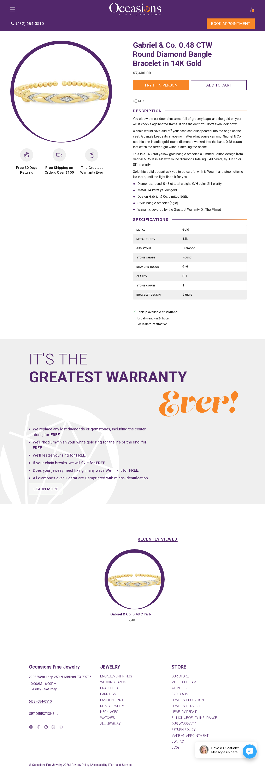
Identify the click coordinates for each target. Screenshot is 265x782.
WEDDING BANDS (113, 682)
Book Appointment (230, 23)
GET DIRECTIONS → (44, 714)
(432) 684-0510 (40, 701)
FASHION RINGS (112, 700)
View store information (152, 324)
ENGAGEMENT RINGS (116, 676)
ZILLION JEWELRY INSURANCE (194, 718)
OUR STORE (180, 676)
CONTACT (178, 741)
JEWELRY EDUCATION (187, 700)
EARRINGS (108, 694)
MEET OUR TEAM (183, 682)
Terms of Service (120, 764)
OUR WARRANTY (183, 724)
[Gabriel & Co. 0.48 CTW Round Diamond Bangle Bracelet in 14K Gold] (134, 581)
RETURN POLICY (183, 730)
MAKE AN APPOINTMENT (189, 736)
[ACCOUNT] (252, 9)
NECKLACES (109, 712)
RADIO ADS (179, 694)
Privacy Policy (80, 764)
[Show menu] (12, 9)
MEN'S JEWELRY (112, 706)
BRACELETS (109, 688)
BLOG (175, 747)
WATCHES (107, 718)
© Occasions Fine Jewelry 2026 (49, 764)
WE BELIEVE (180, 688)
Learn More (45, 489)
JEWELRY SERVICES (186, 706)
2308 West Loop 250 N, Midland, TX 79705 (60, 677)
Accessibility (99, 764)
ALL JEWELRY (110, 724)
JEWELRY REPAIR (184, 712)
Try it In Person (160, 85)
